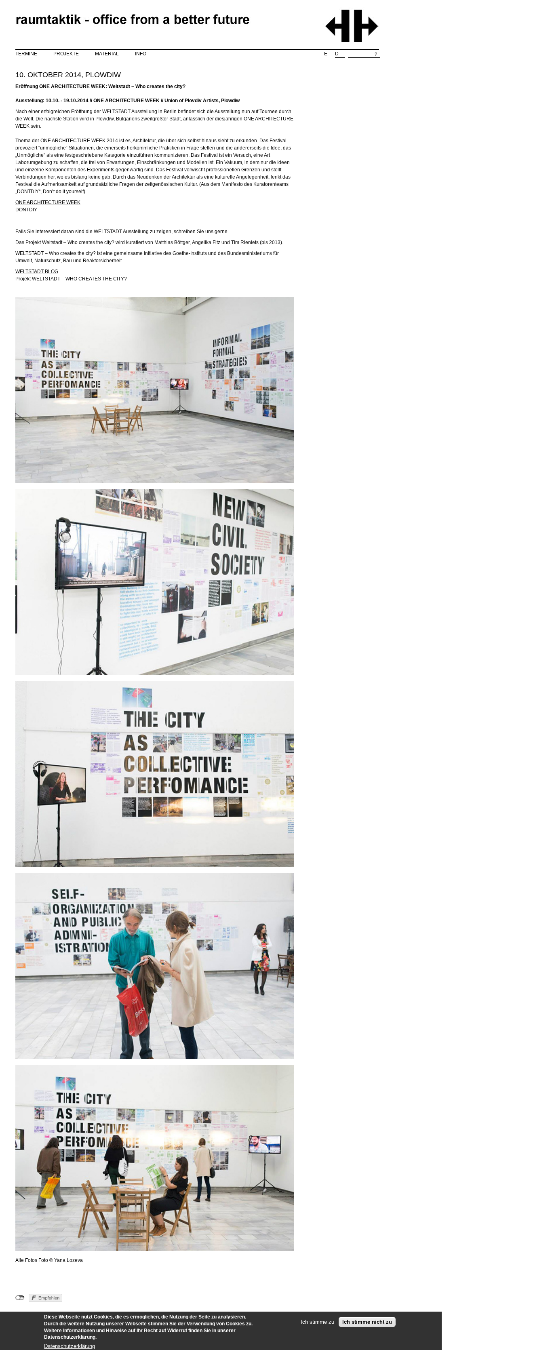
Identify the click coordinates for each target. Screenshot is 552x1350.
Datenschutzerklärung (69, 1346)
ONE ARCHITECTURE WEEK (47, 202)
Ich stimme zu (317, 1322)
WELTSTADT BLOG (36, 271)
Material (107, 54)
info (140, 54)
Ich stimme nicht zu (367, 1322)
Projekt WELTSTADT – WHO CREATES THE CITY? (71, 279)
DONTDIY (26, 210)
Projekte (66, 54)
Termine (26, 54)
